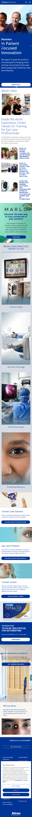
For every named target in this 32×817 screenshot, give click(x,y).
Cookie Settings (16, 786)
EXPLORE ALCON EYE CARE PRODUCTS (15, 558)
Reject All (16, 790)
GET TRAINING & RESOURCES (16, 664)
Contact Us (6, 799)
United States (17, 747)
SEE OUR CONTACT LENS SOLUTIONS (15, 522)
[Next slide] (31, 46)
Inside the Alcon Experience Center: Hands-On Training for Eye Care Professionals (14, 126)
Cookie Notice (18, 780)
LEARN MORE (15, 639)
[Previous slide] (1, 46)
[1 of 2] (15, 86)
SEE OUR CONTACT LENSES (15, 596)
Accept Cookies (16, 794)
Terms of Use (22, 801)
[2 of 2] (16, 86)
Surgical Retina (22, 757)
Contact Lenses (23, 761)
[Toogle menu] (30, 2)
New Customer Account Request (8, 803)
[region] (16, 779)
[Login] (26, 2)
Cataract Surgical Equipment (8, 758)
